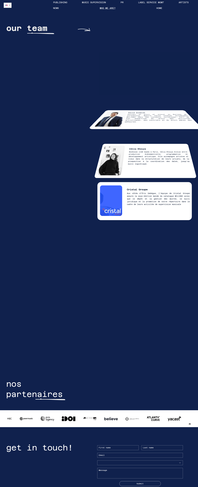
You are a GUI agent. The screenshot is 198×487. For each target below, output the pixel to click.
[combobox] (140, 462)
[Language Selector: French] (8, 5)
